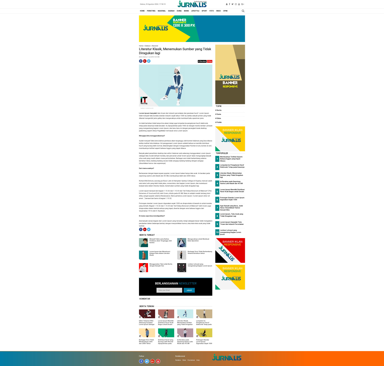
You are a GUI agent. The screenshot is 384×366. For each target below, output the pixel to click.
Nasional (155, 46)
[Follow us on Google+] (152, 361)
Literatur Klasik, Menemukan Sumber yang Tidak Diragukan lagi (185, 323)
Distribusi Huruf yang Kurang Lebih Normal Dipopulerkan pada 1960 (165, 342)
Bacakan (203, 61)
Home (141, 46)
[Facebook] (140, 61)
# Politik (218, 122)
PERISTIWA (151, 11)
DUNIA (179, 11)
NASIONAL (162, 11)
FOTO (212, 11)
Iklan (198, 360)
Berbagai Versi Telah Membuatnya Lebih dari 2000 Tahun (146, 341)
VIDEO (218, 11)
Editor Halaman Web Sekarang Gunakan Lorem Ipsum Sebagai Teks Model (146, 323)
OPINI (225, 11)
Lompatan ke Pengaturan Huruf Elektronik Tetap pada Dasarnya (204, 323)
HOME (142, 11)
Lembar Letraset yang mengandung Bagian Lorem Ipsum (200, 265)
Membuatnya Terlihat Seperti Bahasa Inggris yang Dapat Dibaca (231, 159)
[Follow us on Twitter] (147, 361)
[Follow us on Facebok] (141, 361)
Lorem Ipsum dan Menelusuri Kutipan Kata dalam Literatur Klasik (160, 253)
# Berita (218, 110)
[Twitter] (148, 61)
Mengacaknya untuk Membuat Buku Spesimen (198, 240)
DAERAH (171, 11)
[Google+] (144, 61)
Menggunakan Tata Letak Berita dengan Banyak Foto (161, 265)
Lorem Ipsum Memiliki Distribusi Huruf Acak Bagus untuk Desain (166, 322)
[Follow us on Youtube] (158, 361)
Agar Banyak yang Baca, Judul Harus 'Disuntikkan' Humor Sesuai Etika (231, 208)
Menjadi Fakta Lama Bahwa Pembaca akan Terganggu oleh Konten (161, 240)
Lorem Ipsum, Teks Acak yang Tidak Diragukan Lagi (231, 215)
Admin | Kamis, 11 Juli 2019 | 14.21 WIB (149, 57)
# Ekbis (218, 118)
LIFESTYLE (195, 11)
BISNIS (186, 11)
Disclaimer (191, 360)
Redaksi (178, 360)
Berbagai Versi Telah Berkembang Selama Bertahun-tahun (200, 252)
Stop (210, 61)
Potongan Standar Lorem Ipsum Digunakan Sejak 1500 (204, 341)
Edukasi (147, 46)
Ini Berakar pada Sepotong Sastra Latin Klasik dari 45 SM (185, 341)
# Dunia (218, 114)
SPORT (204, 11)
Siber (184, 360)
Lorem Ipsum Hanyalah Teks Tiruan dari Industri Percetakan (232, 223)
